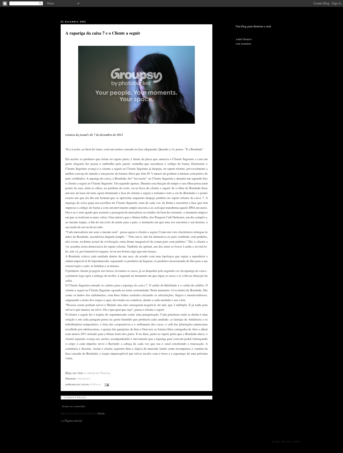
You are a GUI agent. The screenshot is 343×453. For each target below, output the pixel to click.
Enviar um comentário (73, 406)
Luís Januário (243, 44)
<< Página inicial (71, 420)
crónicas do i (84, 378)
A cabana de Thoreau (97, 373)
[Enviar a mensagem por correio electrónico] (106, 384)
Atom (100, 413)
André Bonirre (244, 39)
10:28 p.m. (95, 384)
